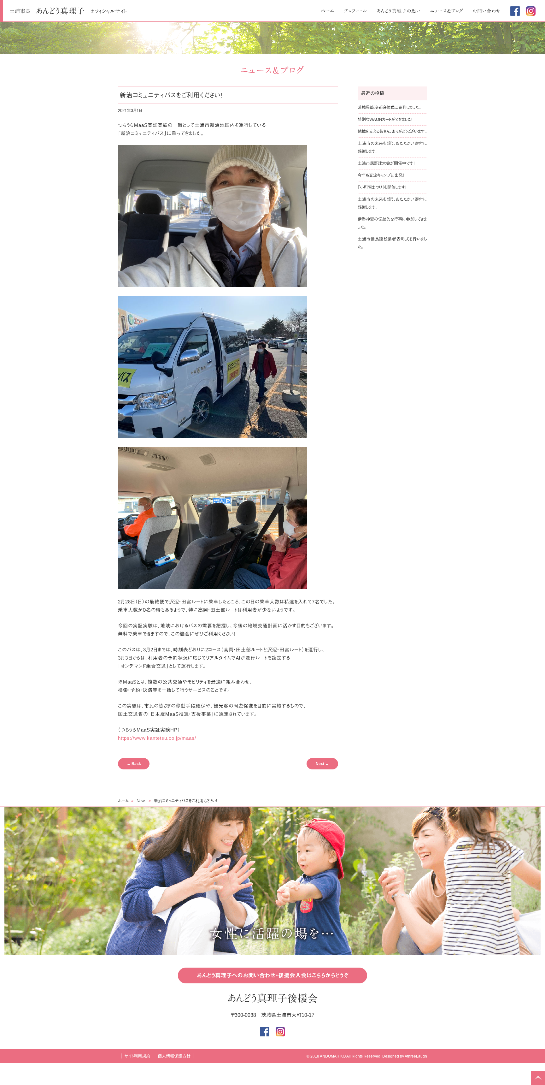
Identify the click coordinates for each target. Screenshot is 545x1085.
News (142, 800)
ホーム (327, 11)
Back (134, 764)
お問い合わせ (487, 11)
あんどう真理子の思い (399, 11)
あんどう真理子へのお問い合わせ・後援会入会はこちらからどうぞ (273, 975)
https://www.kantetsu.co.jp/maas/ (157, 738)
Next (322, 764)
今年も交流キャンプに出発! (381, 175)
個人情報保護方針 (174, 1056)
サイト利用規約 (137, 1056)
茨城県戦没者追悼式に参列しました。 (389, 107)
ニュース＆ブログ (446, 11)
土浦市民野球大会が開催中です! (386, 163)
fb (515, 11)
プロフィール (355, 11)
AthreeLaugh (416, 1056)
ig (531, 11)
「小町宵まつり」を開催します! (382, 187)
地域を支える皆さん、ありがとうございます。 (392, 131)
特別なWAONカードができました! (385, 119)
